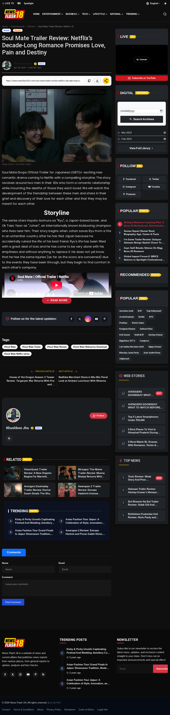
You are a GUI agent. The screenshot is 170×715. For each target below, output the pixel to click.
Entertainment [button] (51, 14)
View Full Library (141, 148)
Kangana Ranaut (127, 329)
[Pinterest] (36, 674)
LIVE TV (8, 3)
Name (5, 563)
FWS (58, 703)
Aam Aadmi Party (152, 353)
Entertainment (17, 26)
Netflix (141, 317)
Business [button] (71, 14)
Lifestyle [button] (99, 14)
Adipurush (124, 359)
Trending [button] (131, 14)
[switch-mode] (165, 3)
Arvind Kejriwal (126, 317)
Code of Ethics (86, 709)
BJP (140, 311)
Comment (7, 577)
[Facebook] (5, 674)
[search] (165, 14)
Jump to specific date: (132, 106)
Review (31, 26)
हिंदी (19, 3)
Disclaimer (69, 709)
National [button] (115, 14)
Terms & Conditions (23, 709)
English (153, 3)
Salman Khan (146, 329)
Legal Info (102, 709)
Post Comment (13, 602)
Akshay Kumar (155, 335)
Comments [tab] (14, 552)
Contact (6, 709)
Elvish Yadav (138, 323)
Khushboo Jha (17, 428)
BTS (151, 317)
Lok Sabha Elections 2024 (131, 347)
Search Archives (141, 119)
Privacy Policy (54, 709)
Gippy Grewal (154, 347)
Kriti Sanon (124, 335)
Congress (144, 341)
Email (62, 563)
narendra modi (126, 311)
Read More (56, 300)
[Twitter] (13, 674)
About (40, 709)
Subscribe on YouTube (142, 78)
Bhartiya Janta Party (129, 353)
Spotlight (28, 3)
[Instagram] (20, 674)
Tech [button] (85, 14)
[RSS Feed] (9, 439)
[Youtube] (28, 674)
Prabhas (123, 323)
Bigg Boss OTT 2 (127, 341)
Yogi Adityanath (153, 311)
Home (36, 14)
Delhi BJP (139, 335)
